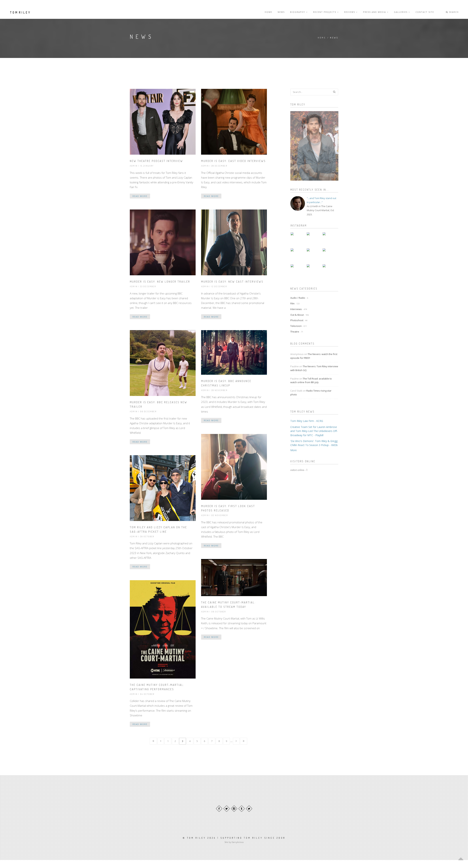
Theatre (296, 331)
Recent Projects (325, 12)
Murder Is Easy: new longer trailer (160, 281)
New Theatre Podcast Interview (156, 161)
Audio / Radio (299, 297)
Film (295, 303)
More (293, 450)
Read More (140, 196)
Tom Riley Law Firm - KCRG (306, 421)
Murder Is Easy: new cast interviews (232, 281)
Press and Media (375, 12)
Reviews (350, 12)
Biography (298, 12)
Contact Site (425, 12)
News (281, 12)
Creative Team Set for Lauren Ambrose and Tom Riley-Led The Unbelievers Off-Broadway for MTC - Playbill (314, 431)
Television (298, 326)
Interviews (298, 309)
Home (268, 12)
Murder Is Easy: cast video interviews (233, 161)
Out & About (299, 314)
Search (453, 12)
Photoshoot (298, 320)
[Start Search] (334, 91)
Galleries (401, 12)
